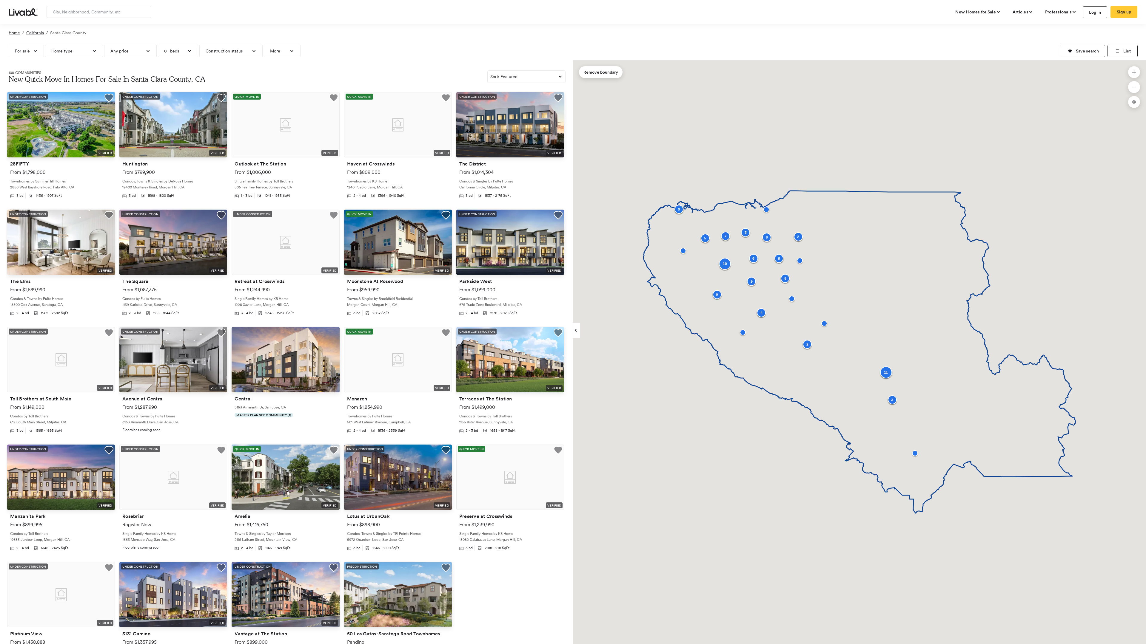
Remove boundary (600, 72)
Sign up (1124, 12)
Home (14, 32)
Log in (1095, 12)
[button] (1082, 51)
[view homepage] (23, 11)
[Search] (144, 12)
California (35, 32)
